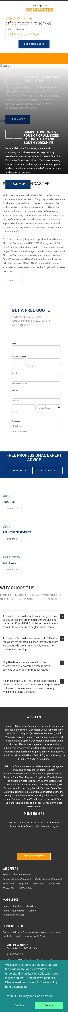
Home (6, 906)
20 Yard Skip (9, 888)
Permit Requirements (13, 910)
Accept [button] (48, 1005)
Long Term (23, 883)
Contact (32, 910)
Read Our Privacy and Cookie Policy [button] (29, 996)
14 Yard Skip (54, 883)
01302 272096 (24, 35)
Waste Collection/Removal (48, 879)
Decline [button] (19, 1005)
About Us (17, 906)
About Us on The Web (13, 914)
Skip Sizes (38, 883)
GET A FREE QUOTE (34, 44)
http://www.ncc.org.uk (47, 826)
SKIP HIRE (40, 8)
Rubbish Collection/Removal (17, 874)
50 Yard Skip (25, 888)
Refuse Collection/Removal (17, 879)
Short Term (8, 883)
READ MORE (12, 280)
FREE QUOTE (19, 470)
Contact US (48, 470)
